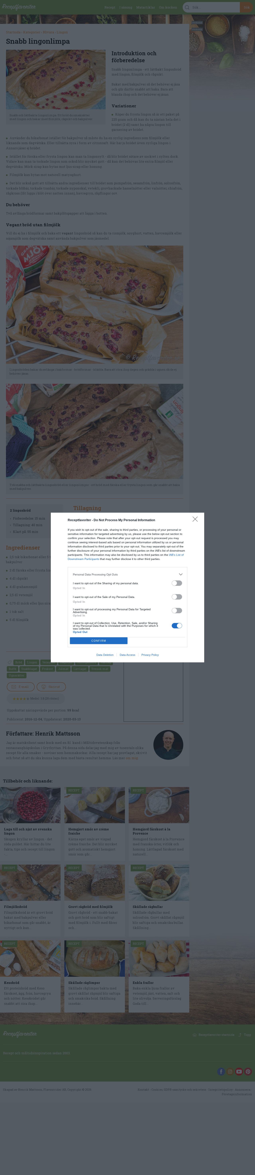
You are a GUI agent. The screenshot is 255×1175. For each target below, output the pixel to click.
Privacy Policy (150, 654)
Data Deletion (105, 654)
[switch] (177, 583)
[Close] (196, 520)
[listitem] (127, 574)
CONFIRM (98, 640)
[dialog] (127, 587)
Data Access (127, 654)
